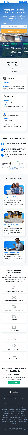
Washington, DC (14, 421)
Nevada (12, 411)
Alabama (5, 399)
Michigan (22, 407)
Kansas (7, 405)
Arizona (11, 399)
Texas (9, 419)
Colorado (4, 401)
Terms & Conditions (20, 429)
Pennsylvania (6, 417)
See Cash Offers (14, 31)
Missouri (18, 409)
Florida (24, 401)
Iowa (3, 405)
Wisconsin (14, 423)
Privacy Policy (13, 429)
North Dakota (6, 415)
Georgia (5, 403)
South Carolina (22, 417)
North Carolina (20, 413)
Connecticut (11, 401)
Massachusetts (14, 407)
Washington (5, 421)
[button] (14, 26)
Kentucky (13, 405)
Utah (14, 419)
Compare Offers (14, 382)
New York (13, 413)
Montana (23, 409)
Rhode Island (13, 417)
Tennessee (4, 419)
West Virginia (22, 421)
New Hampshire (20, 411)
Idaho (14, 403)
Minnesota (4, 409)
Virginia (25, 419)
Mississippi (11, 409)
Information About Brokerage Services (19, 431)
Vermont (19, 419)
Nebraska (6, 411)
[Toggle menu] (2, 1)
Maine (24, 405)
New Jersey (6, 413)
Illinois (19, 403)
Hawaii (9, 403)
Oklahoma (17, 415)
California (22, 399)
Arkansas (16, 399)
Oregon (23, 415)
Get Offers (23, 1)
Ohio (12, 415)
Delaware (18, 401)
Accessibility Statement (6, 429)
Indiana (23, 403)
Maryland (6, 407)
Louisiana (19, 405)
